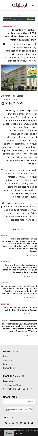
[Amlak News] (19, 5)
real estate (22, 193)
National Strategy (10, 26)
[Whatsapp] (14, 103)
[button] (33, 5)
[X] (6, 103)
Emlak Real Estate (30, 314)
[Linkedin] (10, 103)
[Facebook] (3, 103)
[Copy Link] (18, 103)
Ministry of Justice (16, 111)
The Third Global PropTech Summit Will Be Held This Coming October (20, 309)
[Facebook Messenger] (21, 103)
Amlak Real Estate (14, 96)
